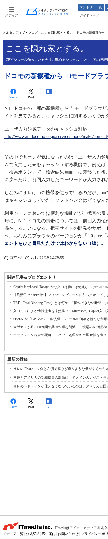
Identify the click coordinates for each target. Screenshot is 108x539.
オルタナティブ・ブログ (20, 32)
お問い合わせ (68, 534)
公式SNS (32, 534)
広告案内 (49, 534)
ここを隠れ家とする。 (57, 32)
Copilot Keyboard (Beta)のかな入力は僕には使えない (60, 287)
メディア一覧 (13, 534)
